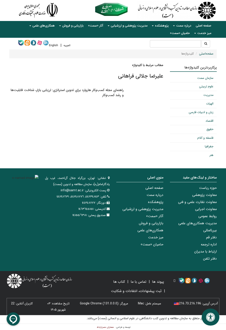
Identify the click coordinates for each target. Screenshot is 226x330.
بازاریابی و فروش (151, 223)
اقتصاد (209, 120)
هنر (211, 155)
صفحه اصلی (203, 25)
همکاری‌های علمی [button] (43, 25)
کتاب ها (119, 281)
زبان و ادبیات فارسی (201, 112)
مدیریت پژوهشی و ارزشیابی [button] (128, 25)
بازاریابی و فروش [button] (72, 25)
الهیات (209, 103)
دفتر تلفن (210, 258)
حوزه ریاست (208, 188)
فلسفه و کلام (205, 137)
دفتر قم (211, 237)
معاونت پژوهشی (204, 195)
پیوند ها (158, 281)
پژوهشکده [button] (161, 25)
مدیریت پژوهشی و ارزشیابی (142, 209)
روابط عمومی (207, 216)
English (53, 45)
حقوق (209, 129)
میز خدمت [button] (203, 33)
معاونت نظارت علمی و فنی (197, 202)
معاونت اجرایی (206, 209)
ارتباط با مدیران (205, 251)
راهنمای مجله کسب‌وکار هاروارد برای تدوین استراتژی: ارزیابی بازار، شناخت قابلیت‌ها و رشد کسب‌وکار (67, 92)
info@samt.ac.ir (72, 190)
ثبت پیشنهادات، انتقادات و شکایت (136, 291)
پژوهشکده (155, 202)
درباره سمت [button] (183, 25)
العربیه (67, 45)
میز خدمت (155, 237)
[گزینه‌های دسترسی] (210, 317)
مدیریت (208, 95)
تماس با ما (138, 281)
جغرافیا (209, 146)
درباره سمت (155, 195)
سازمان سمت (205, 78)
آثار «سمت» (95, 25)
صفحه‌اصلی (206, 53)
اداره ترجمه (209, 244)
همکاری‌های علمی (150, 230)
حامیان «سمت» (180, 33)
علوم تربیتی (206, 86)
